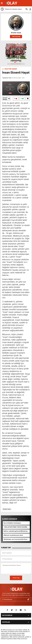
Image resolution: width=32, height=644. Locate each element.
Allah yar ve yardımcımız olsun (13, 535)
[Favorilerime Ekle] (28, 98)
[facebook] (7, 610)
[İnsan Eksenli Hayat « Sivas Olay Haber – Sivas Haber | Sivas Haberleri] (11, 3)
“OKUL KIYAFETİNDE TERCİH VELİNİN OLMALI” (15, 527)
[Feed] (25, 610)
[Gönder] (29, 599)
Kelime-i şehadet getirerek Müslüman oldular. (16, 531)
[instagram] (16, 610)
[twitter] (11, 610)
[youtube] (20, 610)
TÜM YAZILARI (16, 36)
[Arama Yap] (26, 9)
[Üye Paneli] (29, 9)
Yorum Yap (16, 578)
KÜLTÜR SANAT (11, 69)
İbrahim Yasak (6, 509)
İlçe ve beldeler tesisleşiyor (12, 523)
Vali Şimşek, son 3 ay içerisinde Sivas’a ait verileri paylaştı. (16, 539)
